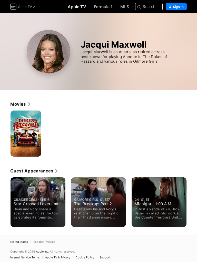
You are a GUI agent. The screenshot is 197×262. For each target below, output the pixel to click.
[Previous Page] (5, 200)
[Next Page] (191, 200)
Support (105, 257)
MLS (124, 6)
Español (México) (44, 242)
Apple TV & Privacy (57, 257)
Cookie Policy (85, 257)
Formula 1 (103, 6)
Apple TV (77, 6)
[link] (20, 104)
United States (19, 242)
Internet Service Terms (25, 257)
